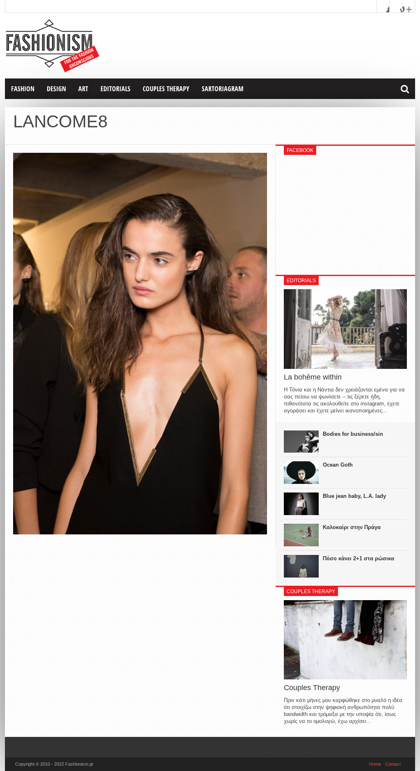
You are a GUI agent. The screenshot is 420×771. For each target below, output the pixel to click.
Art (83, 88)
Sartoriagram (223, 88)
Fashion (22, 88)
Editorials (115, 88)
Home (375, 764)
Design (56, 88)
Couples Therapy (166, 88)
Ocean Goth (338, 465)
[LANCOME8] (140, 532)
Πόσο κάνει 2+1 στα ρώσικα (358, 558)
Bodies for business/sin (353, 434)
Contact (393, 764)
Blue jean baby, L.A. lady (354, 496)
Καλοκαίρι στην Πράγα (352, 527)
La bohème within (313, 377)
